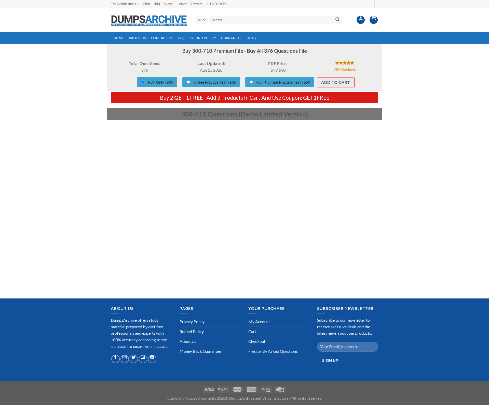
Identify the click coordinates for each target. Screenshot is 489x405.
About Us (137, 38)
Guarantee (231, 38)
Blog (251, 38)
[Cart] (374, 20)
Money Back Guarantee (200, 351)
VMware (196, 4)
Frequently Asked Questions (273, 351)
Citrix (147, 4)
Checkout (256, 341)
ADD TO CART (335, 82)
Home (118, 38)
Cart (252, 331)
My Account (259, 321)
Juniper (181, 4)
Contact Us (162, 38)
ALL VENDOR (216, 4)
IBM (157, 4)
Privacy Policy (192, 321)
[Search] (337, 20)
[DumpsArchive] (149, 20)
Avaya (168, 4)
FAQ (181, 38)
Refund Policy (202, 38)
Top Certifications (123, 4)
